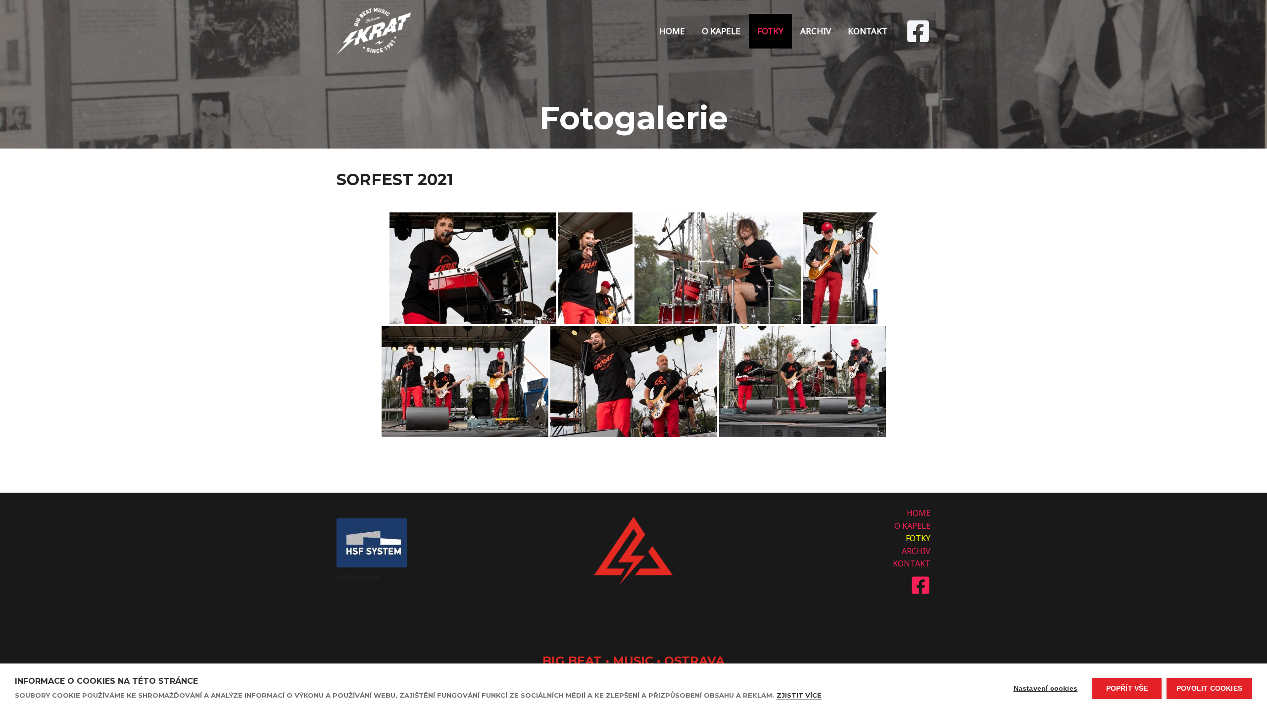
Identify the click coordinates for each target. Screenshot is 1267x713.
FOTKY (770, 31)
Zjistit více (799, 695)
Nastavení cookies (1045, 688)
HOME (672, 31)
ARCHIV (815, 31)
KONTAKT (867, 31)
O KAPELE (721, 31)
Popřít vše (1127, 688)
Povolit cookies (1209, 688)
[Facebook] (918, 31)
